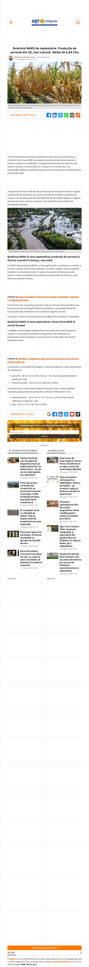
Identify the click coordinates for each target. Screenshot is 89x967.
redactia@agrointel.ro (61, 961)
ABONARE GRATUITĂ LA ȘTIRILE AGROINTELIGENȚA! (44, 426)
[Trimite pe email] (72, 115)
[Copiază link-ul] (78, 115)
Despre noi (8, 952)
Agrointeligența (9, 959)
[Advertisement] (44, 9)
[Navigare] (10, 22)
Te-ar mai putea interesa (23, 450)
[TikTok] (78, 414)
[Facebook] (49, 115)
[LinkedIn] (54, 115)
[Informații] (78, 22)
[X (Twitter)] (60, 115)
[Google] (49, 414)
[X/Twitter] (66, 414)
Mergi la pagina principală (44, 948)
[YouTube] (72, 414)
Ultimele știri (56, 450)
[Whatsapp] (66, 115)
